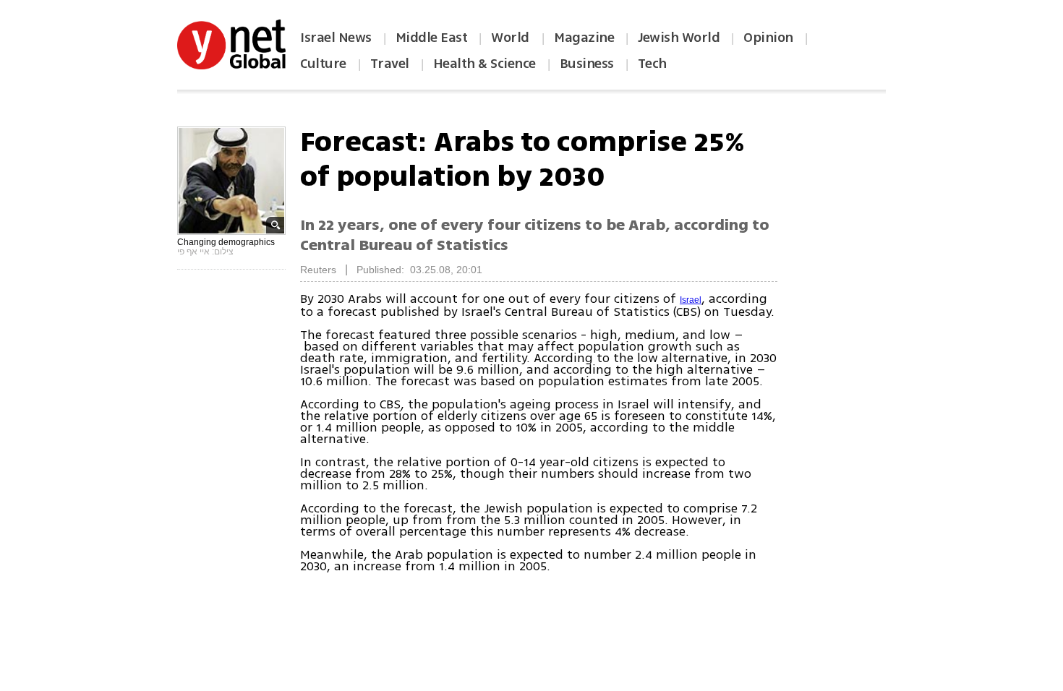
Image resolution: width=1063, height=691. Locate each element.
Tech (652, 63)
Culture (323, 63)
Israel (690, 300)
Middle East (432, 37)
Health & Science (484, 63)
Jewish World (679, 37)
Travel (389, 63)
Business (587, 63)
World (511, 37)
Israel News (336, 37)
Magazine (584, 37)
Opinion (768, 37)
